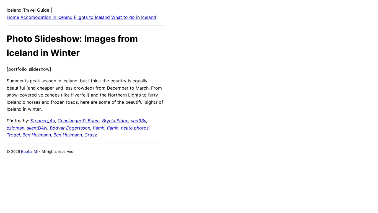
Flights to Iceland (92, 17)
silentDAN (37, 128)
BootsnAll (29, 151)
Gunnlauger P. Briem (79, 120)
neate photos (135, 128)
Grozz (90, 135)
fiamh (98, 128)
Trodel (13, 135)
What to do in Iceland (133, 17)
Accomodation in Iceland (46, 17)
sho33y (138, 120)
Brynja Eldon (115, 120)
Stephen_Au (42, 120)
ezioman (15, 128)
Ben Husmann (36, 135)
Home (13, 17)
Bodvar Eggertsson (70, 128)
